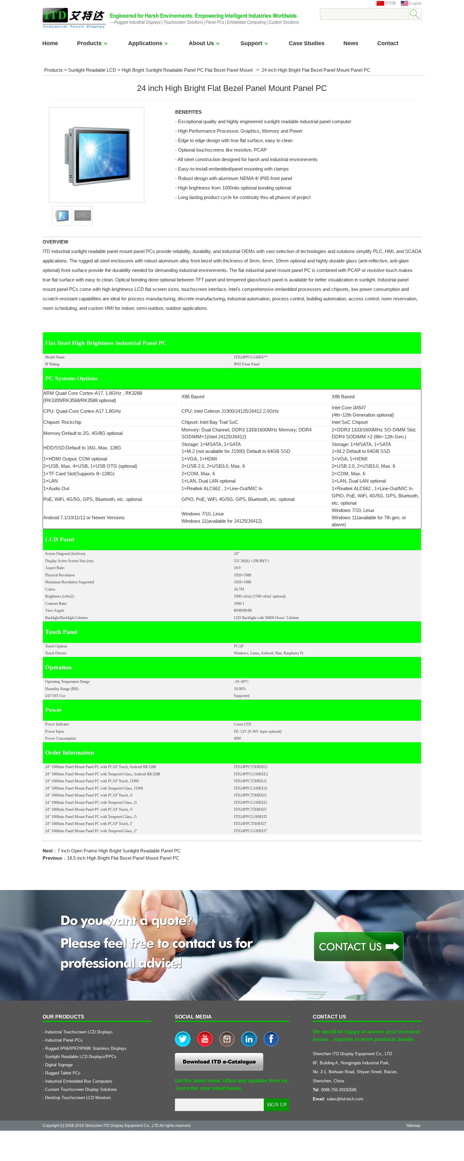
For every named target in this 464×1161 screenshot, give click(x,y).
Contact (387, 43)
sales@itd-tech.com (345, 1099)
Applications (145, 43)
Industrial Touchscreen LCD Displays (79, 1032)
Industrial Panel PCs (64, 1040)
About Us (201, 43)
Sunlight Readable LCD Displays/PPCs (80, 1056)
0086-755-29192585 (339, 1089)
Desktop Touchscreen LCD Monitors (78, 1097)
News (350, 43)
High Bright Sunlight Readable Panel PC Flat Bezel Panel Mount (188, 70)
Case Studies (306, 43)
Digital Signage (59, 1064)
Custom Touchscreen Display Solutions (81, 1089)
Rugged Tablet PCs (62, 1073)
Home (50, 43)
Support (251, 43)
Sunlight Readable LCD (92, 70)
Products (89, 43)
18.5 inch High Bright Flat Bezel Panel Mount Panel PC (123, 858)
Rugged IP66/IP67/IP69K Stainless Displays (86, 1048)
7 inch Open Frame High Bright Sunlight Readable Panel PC (119, 850)
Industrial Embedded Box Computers (78, 1081)
